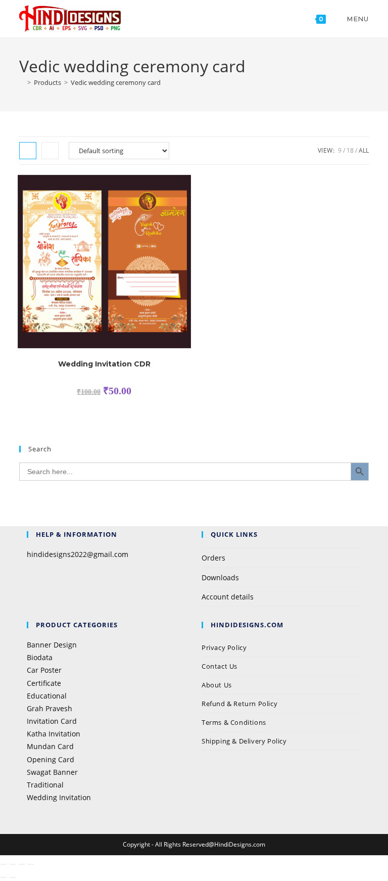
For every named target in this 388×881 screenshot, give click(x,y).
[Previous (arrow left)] (3, 877)
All (364, 150)
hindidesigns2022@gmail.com (77, 554)
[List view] (50, 150)
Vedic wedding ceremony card (116, 82)
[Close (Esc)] (30, 864)
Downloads (220, 577)
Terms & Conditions (234, 722)
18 (350, 150)
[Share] (21, 864)
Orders (213, 558)
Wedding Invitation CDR (104, 363)
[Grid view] (27, 150)
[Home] (21, 82)
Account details (228, 596)
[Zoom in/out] (3, 864)
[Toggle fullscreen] (12, 864)
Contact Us (219, 666)
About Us (217, 684)
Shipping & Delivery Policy (244, 741)
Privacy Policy (225, 647)
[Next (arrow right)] (12, 877)
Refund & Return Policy (239, 703)
